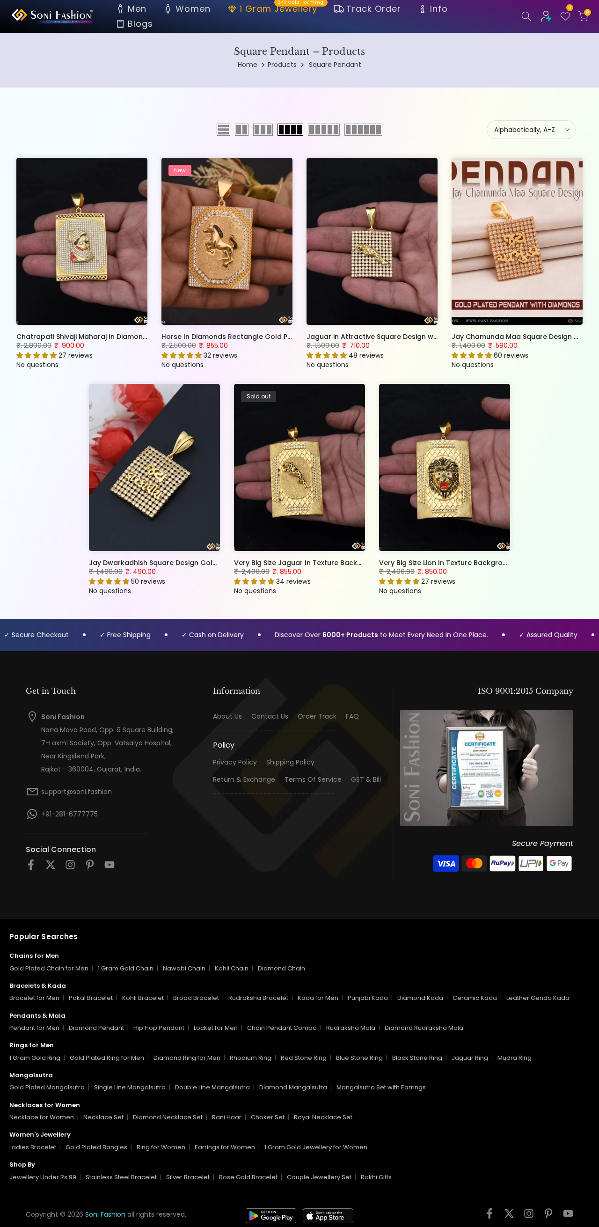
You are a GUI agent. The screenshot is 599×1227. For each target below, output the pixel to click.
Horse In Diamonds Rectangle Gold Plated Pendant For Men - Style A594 (284, 336)
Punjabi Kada (368, 997)
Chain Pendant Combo (282, 1027)
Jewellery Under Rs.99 (42, 1177)
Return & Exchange (244, 779)
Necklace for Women (41, 1117)
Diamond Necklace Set (168, 1117)
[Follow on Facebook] (31, 868)
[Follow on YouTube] (109, 868)
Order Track (317, 716)
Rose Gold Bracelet (248, 1177)
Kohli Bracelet (143, 997)
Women (193, 9)
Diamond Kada (420, 997)
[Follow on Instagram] (70, 868)
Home (247, 64)
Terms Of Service (313, 779)
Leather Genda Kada (538, 997)
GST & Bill (366, 779)
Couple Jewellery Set (319, 1177)
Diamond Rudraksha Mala (424, 1027)
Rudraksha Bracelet (258, 997)
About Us (227, 716)
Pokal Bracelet (91, 997)
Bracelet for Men (34, 997)
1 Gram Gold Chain (125, 968)
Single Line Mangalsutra (130, 1087)
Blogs (140, 23)
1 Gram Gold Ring (34, 1057)
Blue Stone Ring (359, 1057)
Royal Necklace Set (323, 1117)
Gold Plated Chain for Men (48, 968)
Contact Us (269, 716)
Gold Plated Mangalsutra (47, 1087)
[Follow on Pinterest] (90, 868)
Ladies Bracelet (32, 1147)
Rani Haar (226, 1117)
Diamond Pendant (96, 1027)
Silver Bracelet (188, 1177)
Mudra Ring (514, 1057)
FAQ (352, 716)
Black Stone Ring (417, 1057)
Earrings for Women (225, 1147)
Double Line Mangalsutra (212, 1087)
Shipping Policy (290, 762)
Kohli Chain (231, 968)
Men (137, 9)
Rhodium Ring (250, 1057)
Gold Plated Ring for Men (107, 1057)
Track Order (373, 9)
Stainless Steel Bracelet (121, 1177)
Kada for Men (318, 997)
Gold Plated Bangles (96, 1147)
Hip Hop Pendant (158, 1027)
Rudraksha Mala (350, 1027)
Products (282, 64)
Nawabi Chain (184, 968)
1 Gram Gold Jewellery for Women (315, 1147)
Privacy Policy (235, 762)
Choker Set (268, 1117)
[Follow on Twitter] (50, 868)
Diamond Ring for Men (186, 1057)
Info (439, 9)
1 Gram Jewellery (282, 8)
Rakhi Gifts (376, 1177)
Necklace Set (103, 1117)
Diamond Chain (281, 968)
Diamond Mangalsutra (293, 1087)
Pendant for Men (34, 1027)
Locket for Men (216, 1027)
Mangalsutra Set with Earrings (381, 1087)
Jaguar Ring (470, 1057)
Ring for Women (161, 1147)
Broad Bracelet (196, 997)
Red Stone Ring (304, 1057)
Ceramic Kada (475, 997)
